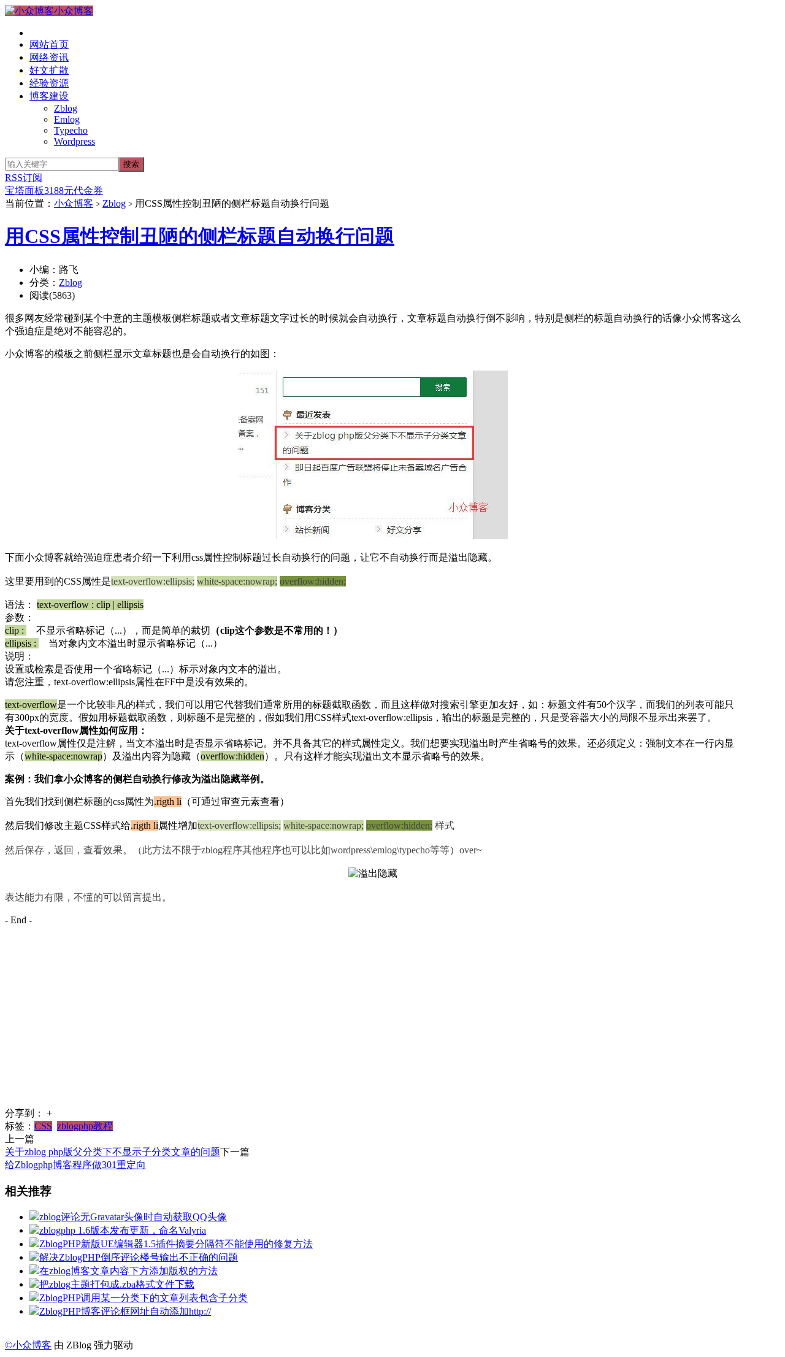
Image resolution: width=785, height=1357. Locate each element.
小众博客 (73, 11)
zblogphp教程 (85, 1126)
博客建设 (49, 96)
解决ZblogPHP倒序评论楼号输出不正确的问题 (138, 1257)
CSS (43, 1126)
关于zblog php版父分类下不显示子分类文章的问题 (112, 1152)
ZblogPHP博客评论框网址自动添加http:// (125, 1311)
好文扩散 (49, 70)
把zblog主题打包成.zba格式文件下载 (116, 1284)
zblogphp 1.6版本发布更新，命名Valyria (122, 1230)
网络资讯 (49, 57)
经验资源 (49, 83)
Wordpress (74, 141)
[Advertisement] (373, 1021)
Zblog (65, 108)
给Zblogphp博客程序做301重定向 (75, 1164)
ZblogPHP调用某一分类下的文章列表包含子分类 (143, 1298)
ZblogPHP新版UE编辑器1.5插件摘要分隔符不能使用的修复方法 (176, 1244)
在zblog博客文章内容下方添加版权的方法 (128, 1271)
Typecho (71, 130)
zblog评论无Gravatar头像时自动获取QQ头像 (133, 1217)
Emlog (67, 119)
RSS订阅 (23, 177)
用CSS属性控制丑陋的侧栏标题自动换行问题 (199, 236)
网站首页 (49, 44)
